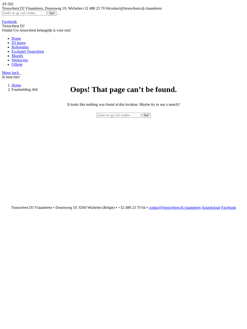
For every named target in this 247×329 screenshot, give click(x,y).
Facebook (228, 207)
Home (16, 85)
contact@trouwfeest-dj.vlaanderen (175, 207)
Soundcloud (211, 207)
